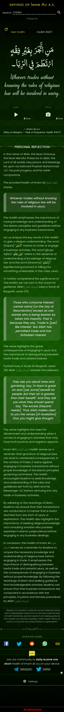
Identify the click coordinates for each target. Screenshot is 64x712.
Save (28, 118)
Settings (30, 681)
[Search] (59, 13)
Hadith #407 (44, 32)
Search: (7, 13)
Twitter (46, 669)
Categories (32, 18)
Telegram (26, 669)
